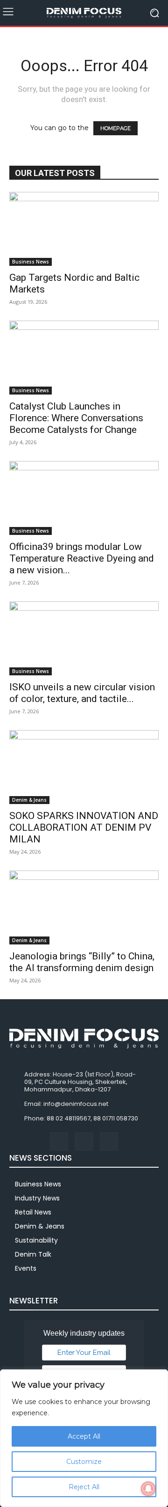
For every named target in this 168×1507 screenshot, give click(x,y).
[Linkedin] (84, 1141)
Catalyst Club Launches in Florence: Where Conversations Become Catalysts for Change (76, 418)
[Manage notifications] (148, 1488)
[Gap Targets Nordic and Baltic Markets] (84, 229)
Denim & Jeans (29, 800)
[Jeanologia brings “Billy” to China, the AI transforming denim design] (84, 907)
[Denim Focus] (84, 12)
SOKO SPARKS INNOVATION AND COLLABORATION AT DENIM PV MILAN (83, 827)
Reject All (84, 1487)
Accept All (84, 1436)
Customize (84, 1461)
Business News (30, 261)
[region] (84, 1438)
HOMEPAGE (115, 128)
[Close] (158, 1377)
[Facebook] (59, 1141)
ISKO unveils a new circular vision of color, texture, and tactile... (82, 692)
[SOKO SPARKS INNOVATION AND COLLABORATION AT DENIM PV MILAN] (84, 767)
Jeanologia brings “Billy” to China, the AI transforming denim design (81, 962)
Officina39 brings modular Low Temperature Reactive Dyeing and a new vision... (81, 558)
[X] (109, 1141)
